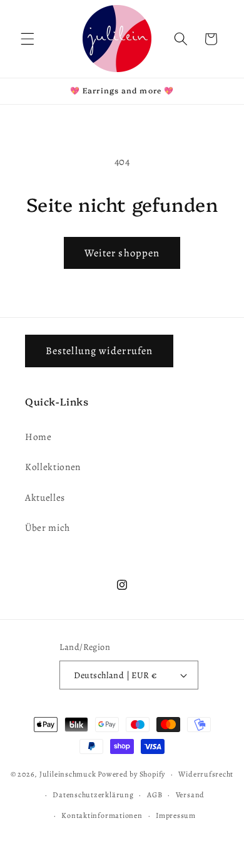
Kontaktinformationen (101, 815)
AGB (154, 795)
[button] (28, 39)
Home (38, 436)
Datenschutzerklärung (93, 795)
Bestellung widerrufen (99, 350)
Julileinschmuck (67, 774)
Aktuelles (45, 497)
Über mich (47, 527)
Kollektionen (53, 466)
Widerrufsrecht (205, 774)
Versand (190, 795)
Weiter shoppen (122, 253)
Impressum (176, 815)
